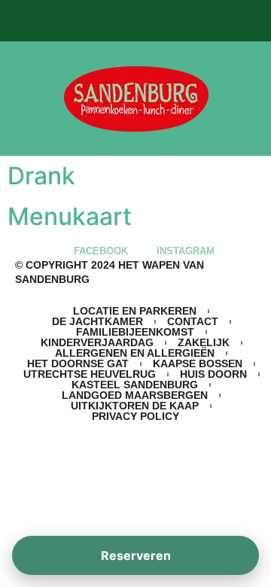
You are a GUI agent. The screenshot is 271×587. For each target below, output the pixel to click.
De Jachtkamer (97, 321)
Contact (192, 321)
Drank (41, 175)
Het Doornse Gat (78, 363)
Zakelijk (204, 342)
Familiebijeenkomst (135, 332)
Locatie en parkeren (134, 311)
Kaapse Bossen (197, 363)
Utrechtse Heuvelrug (89, 374)
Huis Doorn (213, 374)
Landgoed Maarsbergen (135, 395)
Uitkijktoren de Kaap (135, 405)
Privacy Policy (135, 416)
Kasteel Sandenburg (135, 384)
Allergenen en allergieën (135, 353)
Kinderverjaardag (97, 342)
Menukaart (70, 216)
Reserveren (136, 555)
